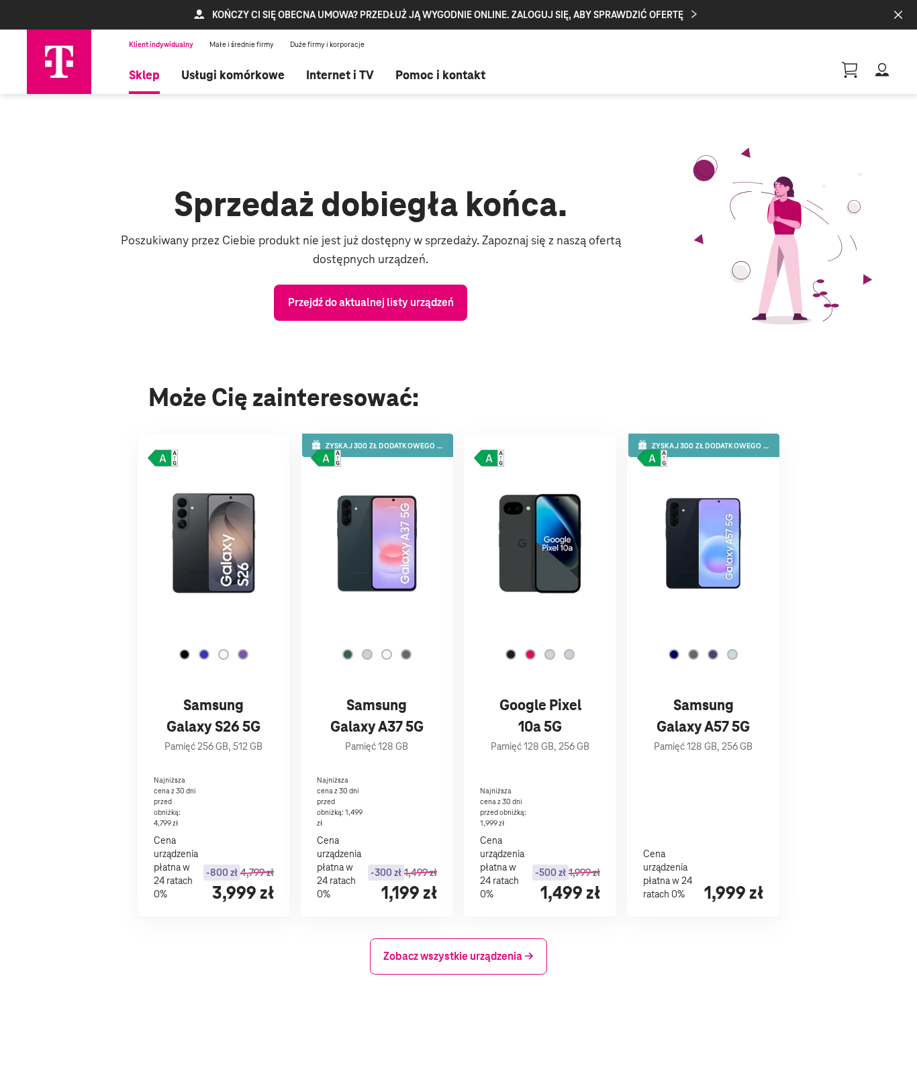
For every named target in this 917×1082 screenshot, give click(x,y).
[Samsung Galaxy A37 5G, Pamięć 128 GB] (377, 675)
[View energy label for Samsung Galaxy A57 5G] (652, 459)
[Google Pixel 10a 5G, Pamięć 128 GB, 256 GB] (540, 675)
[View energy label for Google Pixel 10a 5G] (489, 459)
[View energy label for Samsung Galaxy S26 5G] (163, 459)
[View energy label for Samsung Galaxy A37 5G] (326, 459)
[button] (458, 15)
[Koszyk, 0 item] (850, 70)
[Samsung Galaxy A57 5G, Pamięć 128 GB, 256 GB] (703, 675)
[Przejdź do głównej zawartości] (59, 62)
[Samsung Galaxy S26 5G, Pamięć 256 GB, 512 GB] (214, 675)
